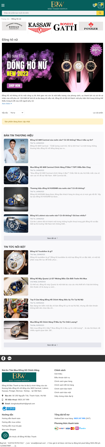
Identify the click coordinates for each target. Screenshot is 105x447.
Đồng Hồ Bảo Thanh (28, 436)
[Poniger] (91, 26)
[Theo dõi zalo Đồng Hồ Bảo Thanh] (9, 358)
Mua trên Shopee (9, 429)
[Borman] (14, 26)
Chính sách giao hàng (63, 381)
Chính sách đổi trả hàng (64, 385)
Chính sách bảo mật (62, 392)
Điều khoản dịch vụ (62, 377)
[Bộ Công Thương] (8, 408)
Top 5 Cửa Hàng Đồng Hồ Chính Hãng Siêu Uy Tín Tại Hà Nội (56, 299)
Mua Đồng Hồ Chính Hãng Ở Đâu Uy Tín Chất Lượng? (53, 322)
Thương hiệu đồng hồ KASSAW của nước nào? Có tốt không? (57, 188)
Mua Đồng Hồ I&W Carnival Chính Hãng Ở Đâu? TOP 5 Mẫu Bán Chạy (60, 167)
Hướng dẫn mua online (11, 422)
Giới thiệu (58, 374)
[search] (100, 13)
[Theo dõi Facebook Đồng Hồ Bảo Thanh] (3, 358)
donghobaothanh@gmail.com (23, 403)
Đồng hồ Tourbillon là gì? (41, 251)
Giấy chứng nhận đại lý (63, 396)
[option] (14, 26)
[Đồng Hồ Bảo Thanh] (52, 5)
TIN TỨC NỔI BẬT (14, 246)
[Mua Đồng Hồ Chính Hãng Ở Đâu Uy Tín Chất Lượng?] (16, 330)
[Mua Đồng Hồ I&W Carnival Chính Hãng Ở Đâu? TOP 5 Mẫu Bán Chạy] (16, 175)
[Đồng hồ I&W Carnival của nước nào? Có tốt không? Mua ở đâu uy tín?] (16, 151)
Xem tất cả (51, 238)
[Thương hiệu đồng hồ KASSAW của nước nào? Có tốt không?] (16, 199)
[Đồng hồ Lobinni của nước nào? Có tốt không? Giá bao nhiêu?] (16, 223)
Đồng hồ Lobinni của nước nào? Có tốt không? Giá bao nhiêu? (58, 215)
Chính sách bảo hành (63, 389)
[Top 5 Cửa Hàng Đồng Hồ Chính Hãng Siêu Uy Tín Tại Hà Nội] (16, 308)
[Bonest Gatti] (65, 27)
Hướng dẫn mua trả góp (12, 426)
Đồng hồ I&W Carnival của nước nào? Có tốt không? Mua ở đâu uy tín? (61, 140)
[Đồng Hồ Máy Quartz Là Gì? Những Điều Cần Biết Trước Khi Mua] (16, 286)
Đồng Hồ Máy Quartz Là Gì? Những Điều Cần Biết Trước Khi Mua (58, 278)
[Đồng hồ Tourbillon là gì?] (16, 262)
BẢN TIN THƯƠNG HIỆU (18, 135)
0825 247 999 (23, 399)
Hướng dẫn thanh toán (11, 418)
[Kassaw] (40, 28)
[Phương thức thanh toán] (70, 429)
